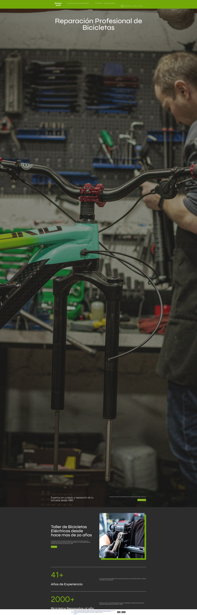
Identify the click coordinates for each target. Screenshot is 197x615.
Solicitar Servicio (142, 500)
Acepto (119, 612)
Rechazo (123, 612)
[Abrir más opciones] (145, 6)
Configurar (75, 613)
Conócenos (54, 546)
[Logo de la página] (58, 7)
